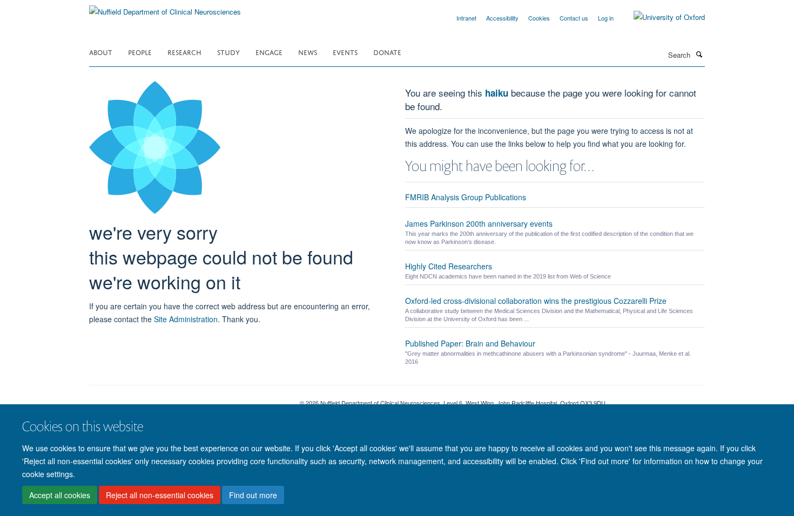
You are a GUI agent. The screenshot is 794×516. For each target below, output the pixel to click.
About (100, 51)
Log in (606, 17)
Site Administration (186, 319)
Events (345, 51)
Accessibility (502, 17)
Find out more (253, 495)
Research (184, 51)
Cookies (539, 17)
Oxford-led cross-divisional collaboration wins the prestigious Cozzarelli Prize (536, 300)
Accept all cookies (59, 495)
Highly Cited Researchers (448, 266)
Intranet (466, 17)
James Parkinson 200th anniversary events (479, 223)
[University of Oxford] (661, 17)
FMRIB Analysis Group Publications (465, 197)
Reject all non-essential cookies (159, 495)
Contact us (574, 17)
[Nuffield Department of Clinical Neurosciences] (165, 8)
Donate (387, 51)
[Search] (699, 54)
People (140, 51)
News (307, 51)
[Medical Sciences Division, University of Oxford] (186, 399)
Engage (268, 51)
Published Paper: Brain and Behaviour (470, 343)
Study (228, 51)
